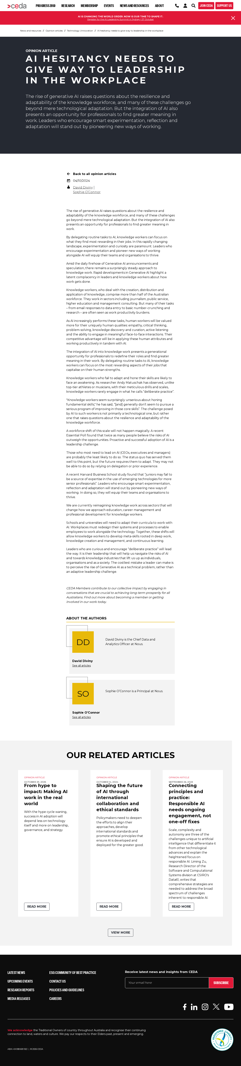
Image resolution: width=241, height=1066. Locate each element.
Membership (89, 5)
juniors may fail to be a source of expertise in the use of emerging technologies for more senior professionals (119, 479)
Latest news (16, 972)
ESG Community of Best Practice (72, 972)
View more (120, 932)
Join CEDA (206, 6)
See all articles (81, 665)
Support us (224, 6)
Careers (55, 998)
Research (68, 5)
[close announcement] (233, 18)
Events (109, 5)
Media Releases (19, 998)
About (159, 5)
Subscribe (221, 982)
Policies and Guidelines (66, 990)
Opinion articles (54, 30)
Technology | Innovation (80, 30)
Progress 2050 (45, 5)
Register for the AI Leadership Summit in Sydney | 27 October (120, 19)
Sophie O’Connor (87, 192)
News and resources (134, 5)
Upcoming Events (20, 981)
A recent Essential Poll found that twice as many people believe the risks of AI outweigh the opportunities (117, 435)
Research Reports (21, 990)
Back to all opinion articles (94, 174)
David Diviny (83, 187)
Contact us (57, 981)
